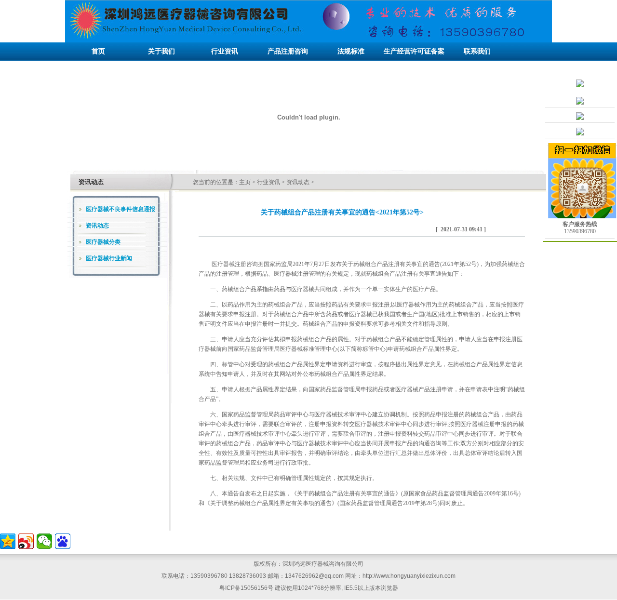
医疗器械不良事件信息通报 (120, 209)
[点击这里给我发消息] (580, 102)
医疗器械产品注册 (418, 389)
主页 (245, 182)
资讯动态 (297, 182)
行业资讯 (268, 182)
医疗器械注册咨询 (235, 264)
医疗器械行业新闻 (109, 258)
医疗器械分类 (103, 242)
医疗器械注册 (291, 273)
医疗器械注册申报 (483, 424)
